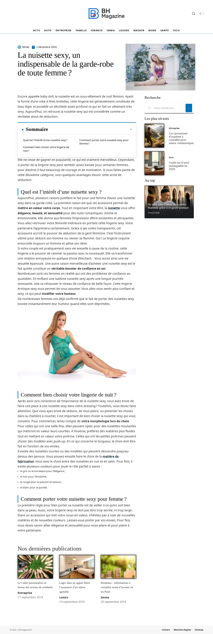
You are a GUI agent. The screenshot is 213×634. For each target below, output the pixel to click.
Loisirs (63, 597)
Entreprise (25, 592)
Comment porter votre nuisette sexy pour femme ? (104, 141)
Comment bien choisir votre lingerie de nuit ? (46, 148)
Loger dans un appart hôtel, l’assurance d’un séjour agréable (74, 587)
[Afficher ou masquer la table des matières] (90, 129)
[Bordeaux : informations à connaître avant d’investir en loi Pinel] (118, 566)
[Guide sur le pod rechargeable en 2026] (154, 163)
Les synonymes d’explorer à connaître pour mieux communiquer (181, 138)
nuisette (114, 208)
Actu (171, 157)
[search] (193, 13)
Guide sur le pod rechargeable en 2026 (179, 166)
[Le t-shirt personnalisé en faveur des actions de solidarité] (35, 566)
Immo (105, 597)
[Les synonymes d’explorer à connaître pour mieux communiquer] (154, 135)
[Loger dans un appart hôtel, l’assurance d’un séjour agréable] (76, 566)
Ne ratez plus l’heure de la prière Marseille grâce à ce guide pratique (168, 206)
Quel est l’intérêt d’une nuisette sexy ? (45, 140)
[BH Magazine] (106, 13)
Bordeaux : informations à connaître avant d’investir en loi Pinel (117, 587)
